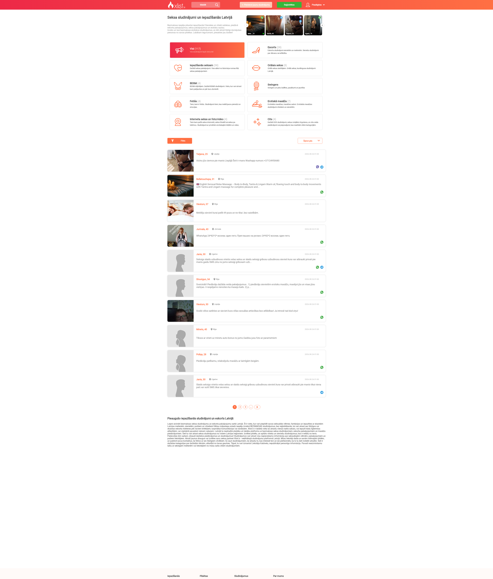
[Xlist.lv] (176, 4)
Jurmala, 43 (202, 229)
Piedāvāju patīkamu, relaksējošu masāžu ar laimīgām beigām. (227, 361)
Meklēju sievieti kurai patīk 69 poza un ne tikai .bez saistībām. (227, 212)
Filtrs (183, 141)
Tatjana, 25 (202, 154)
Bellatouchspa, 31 (205, 179)
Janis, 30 (200, 254)
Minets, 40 (201, 329)
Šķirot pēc (307, 141)
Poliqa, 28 (201, 354)
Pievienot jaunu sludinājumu (257, 5)
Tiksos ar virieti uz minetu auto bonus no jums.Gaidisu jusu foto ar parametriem (236, 338)
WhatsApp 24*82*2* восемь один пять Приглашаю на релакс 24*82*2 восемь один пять (243, 235)
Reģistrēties (289, 5)
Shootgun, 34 (203, 279)
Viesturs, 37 (202, 204)
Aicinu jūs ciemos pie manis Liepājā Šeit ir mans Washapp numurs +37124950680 (237, 160)
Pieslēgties (317, 5)
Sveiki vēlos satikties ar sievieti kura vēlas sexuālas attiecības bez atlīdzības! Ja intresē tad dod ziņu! (247, 310)
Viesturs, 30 (202, 304)
